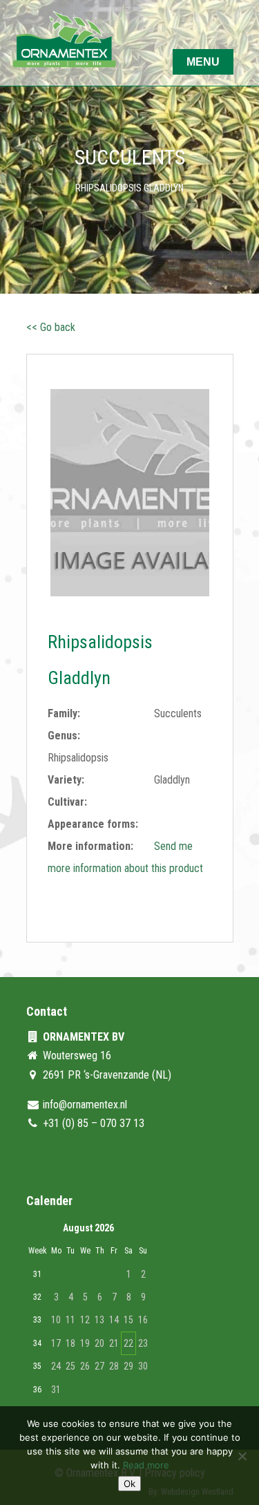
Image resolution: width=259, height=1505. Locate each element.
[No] (242, 1456)
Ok (129, 1483)
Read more (146, 1464)
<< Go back (50, 327)
